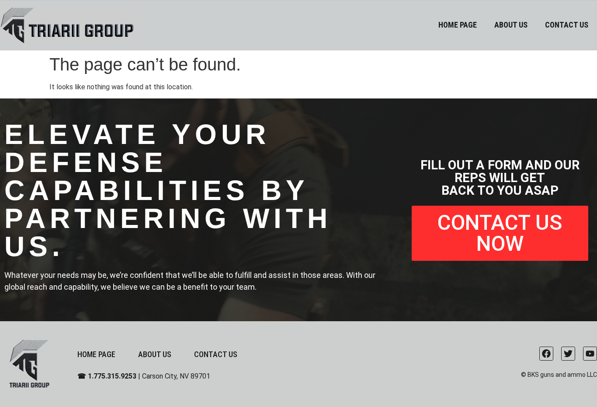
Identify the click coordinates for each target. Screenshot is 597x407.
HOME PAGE (457, 24)
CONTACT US (566, 24)
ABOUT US (511, 24)
